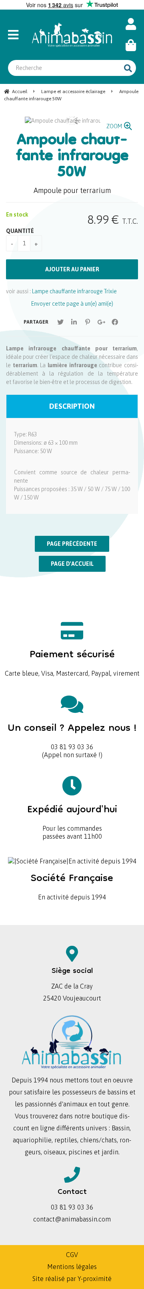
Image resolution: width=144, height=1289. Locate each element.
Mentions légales (72, 1266)
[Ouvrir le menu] (16, 35)
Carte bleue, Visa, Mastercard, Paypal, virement (72, 660)
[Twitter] (60, 322)
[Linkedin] (74, 322)
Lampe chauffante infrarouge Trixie (74, 291)
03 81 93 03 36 (72, 733)
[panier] (131, 45)
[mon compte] (131, 24)
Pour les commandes (72, 815)
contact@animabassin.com (72, 1219)
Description (72, 406)
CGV (72, 1254)
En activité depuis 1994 (72, 884)
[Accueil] (72, 34)
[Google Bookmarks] (101, 322)
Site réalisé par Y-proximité (72, 1278)
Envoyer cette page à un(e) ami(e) (72, 303)
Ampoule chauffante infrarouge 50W (72, 157)
